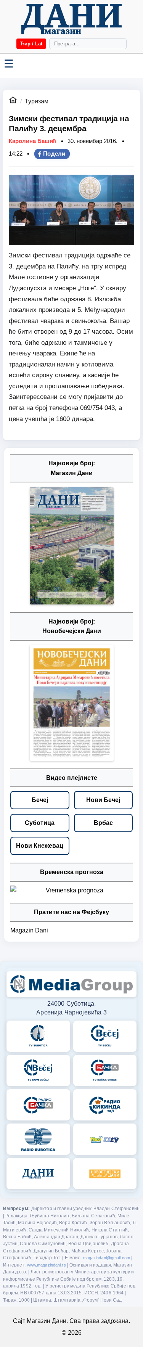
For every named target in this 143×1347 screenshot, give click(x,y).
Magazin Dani (29, 930)
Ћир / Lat (31, 44)
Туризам (36, 101)
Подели (54, 154)
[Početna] (71, 19)
